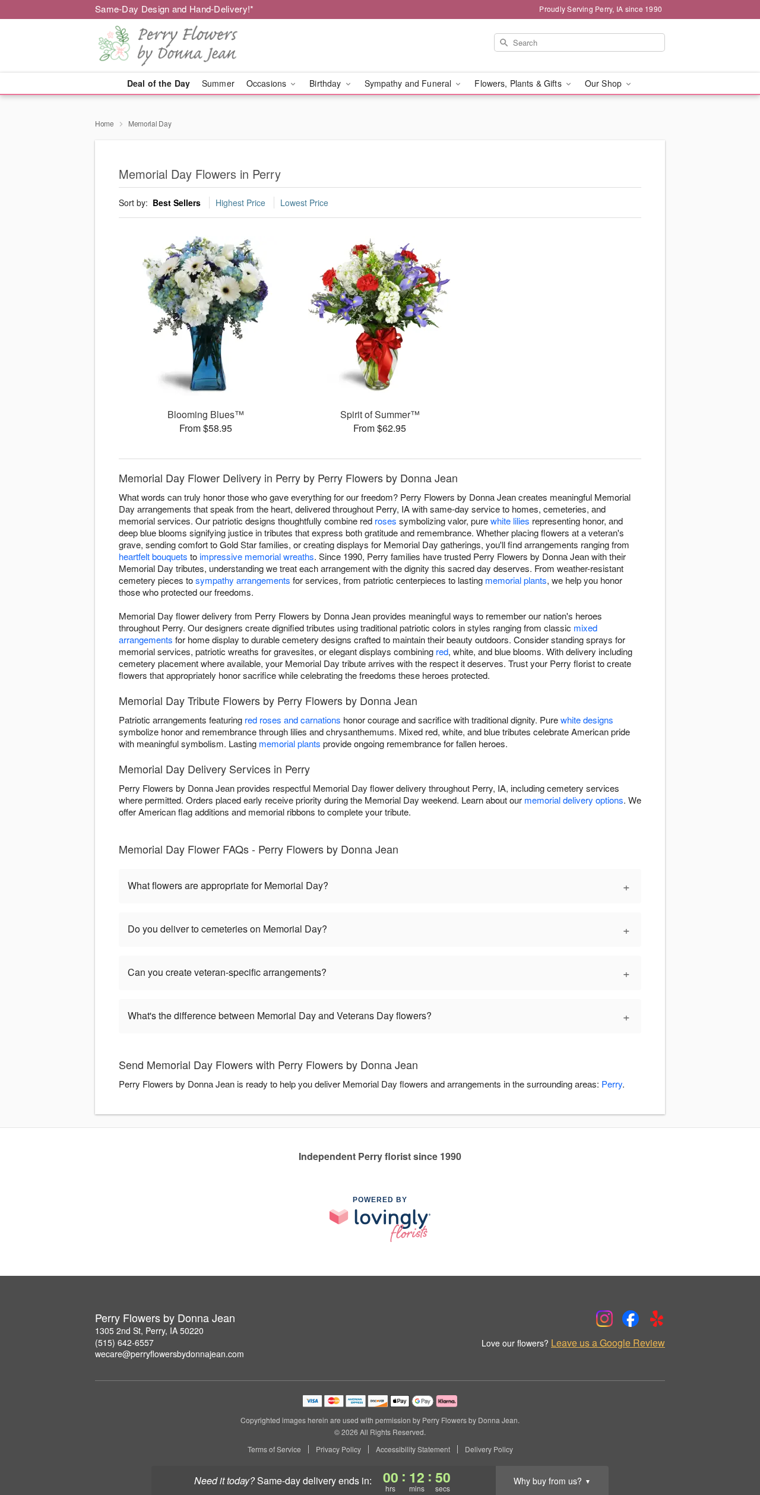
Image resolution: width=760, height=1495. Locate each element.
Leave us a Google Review (608, 1342)
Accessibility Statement (413, 1449)
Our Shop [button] (604, 83)
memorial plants (516, 580)
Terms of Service (274, 1449)
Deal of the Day (158, 83)
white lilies (510, 520)
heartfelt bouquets (153, 556)
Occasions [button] (267, 83)
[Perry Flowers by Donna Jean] (180, 45)
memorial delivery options (573, 800)
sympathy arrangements (242, 580)
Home (104, 123)
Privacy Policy (338, 1449)
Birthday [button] (326, 83)
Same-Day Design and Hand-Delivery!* (174, 8)
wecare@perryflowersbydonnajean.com (169, 1354)
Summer (218, 83)
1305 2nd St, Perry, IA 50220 (149, 1330)
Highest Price (240, 202)
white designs (586, 719)
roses (386, 520)
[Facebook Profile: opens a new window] (630, 1318)
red (442, 651)
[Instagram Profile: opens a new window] (604, 1318)
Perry (611, 1083)
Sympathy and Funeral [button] (409, 83)
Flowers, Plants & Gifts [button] (518, 83)
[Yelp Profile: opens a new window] (656, 1318)
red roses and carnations (293, 719)
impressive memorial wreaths (257, 556)
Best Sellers (177, 202)
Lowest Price (304, 202)
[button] (728, 1444)
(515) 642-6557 (124, 1342)
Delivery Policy (489, 1449)
